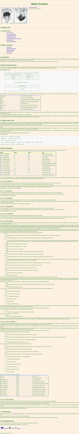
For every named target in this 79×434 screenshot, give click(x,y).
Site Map (12, 428)
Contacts (18, 428)
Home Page (6, 428)
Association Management (11, 35)
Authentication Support (11, 37)
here (20, 188)
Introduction (9, 47)
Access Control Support (11, 34)
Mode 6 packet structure (11, 48)
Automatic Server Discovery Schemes (14, 38)
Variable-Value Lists (10, 50)
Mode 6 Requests (10, 51)
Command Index (10, 32)
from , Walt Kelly (33, 7)
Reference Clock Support (11, 41)
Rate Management (10, 40)
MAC (14, 413)
